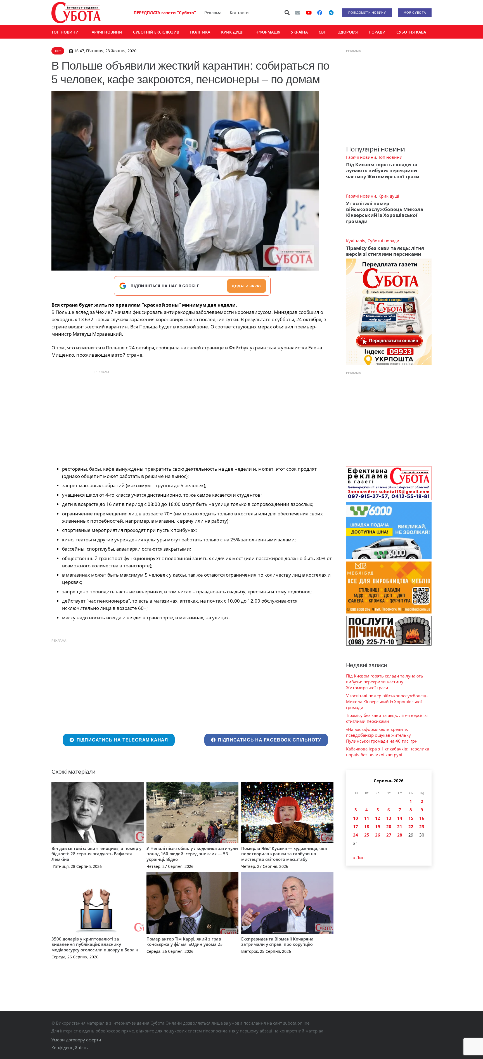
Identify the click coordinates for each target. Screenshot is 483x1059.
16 (421, 818)
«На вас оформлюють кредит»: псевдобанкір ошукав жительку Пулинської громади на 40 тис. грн (382, 735)
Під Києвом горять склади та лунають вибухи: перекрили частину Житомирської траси (382, 170)
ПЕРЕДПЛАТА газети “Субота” (165, 12)
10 (355, 818)
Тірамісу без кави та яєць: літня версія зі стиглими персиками (385, 251)
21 (399, 826)
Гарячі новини (361, 157)
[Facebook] (320, 13)
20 (388, 826)
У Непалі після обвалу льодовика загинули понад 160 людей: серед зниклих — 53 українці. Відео (192, 853)
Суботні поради (383, 240)
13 (388, 818)
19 (377, 826)
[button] (287, 13)
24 (355, 835)
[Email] (298, 13)
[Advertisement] (192, 416)
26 (377, 835)
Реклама (212, 12)
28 (399, 835)
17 (355, 826)
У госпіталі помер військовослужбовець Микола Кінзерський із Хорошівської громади (384, 212)
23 (421, 826)
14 (399, 818)
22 (410, 826)
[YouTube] (309, 13)
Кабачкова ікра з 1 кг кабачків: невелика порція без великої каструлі (387, 751)
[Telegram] (331, 13)
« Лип (358, 857)
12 (377, 818)
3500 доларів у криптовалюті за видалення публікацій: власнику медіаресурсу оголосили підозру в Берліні (95, 944)
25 (366, 835)
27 (388, 835)
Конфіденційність (69, 1047)
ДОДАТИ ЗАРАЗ (246, 285)
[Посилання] (76, 12)
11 (366, 818)
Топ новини (390, 157)
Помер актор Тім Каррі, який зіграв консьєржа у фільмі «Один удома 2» (184, 941)
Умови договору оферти (76, 1040)
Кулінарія (355, 240)
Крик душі (388, 196)
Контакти (239, 12)
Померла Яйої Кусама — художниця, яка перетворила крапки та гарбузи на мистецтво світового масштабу (284, 853)
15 (410, 818)
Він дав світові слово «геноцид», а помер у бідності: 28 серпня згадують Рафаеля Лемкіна (96, 853)
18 (366, 826)
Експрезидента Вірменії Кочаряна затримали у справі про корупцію (277, 941)
